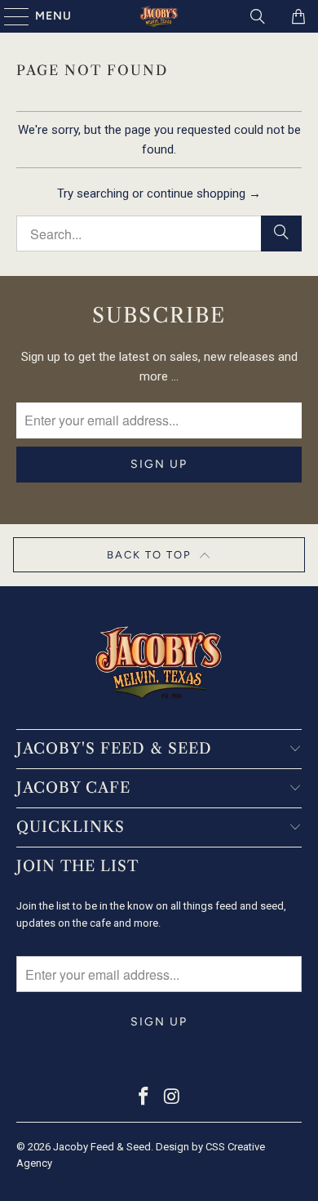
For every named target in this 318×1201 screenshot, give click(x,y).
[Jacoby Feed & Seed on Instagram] (173, 1098)
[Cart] (297, 16)
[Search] (257, 16)
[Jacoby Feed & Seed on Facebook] (144, 1098)
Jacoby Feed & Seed (102, 1147)
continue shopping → (204, 193)
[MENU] (9, 16)
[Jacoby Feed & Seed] (159, 16)
